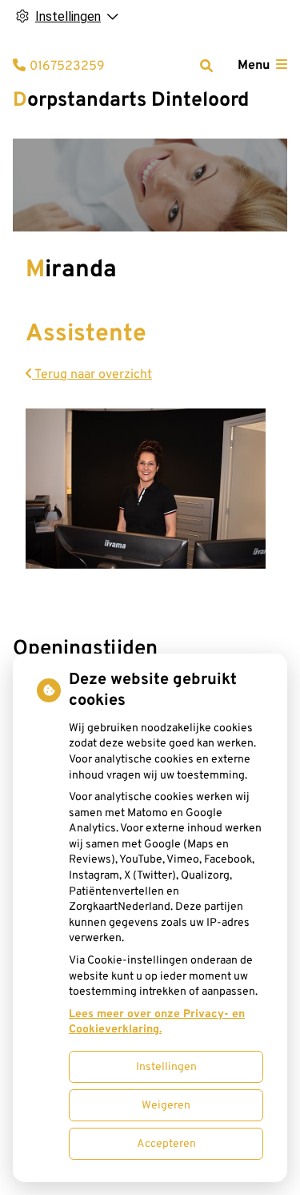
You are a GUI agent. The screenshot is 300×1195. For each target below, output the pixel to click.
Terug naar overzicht (92, 375)
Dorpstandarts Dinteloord (131, 101)
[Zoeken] (206, 66)
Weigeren (166, 1106)
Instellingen (166, 1067)
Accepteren (166, 1144)
